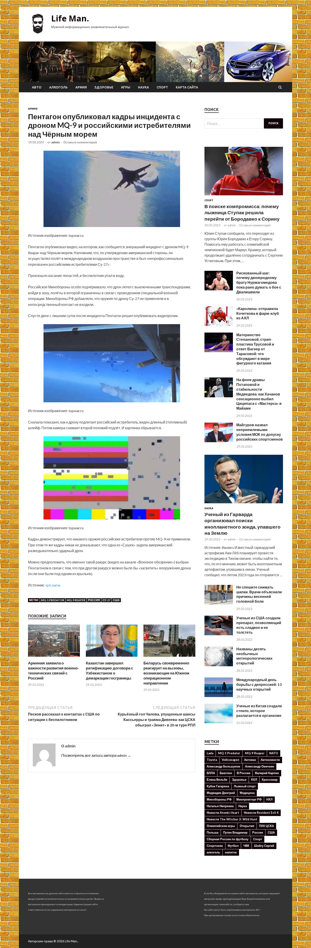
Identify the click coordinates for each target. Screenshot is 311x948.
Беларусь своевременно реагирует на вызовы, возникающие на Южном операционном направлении (166, 673)
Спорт (162, 87)
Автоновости (270, 760)
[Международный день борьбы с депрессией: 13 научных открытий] (218, 695)
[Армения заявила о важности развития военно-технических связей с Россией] (54, 658)
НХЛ (269, 799)
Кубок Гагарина (218, 786)
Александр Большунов (223, 766)
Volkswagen (230, 760)
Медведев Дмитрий (221, 793)
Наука (143, 87)
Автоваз (250, 760)
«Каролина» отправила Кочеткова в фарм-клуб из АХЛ (257, 313)
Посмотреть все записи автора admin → (96, 755)
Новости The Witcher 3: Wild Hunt (232, 819)
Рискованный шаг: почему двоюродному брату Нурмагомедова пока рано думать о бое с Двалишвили (258, 282)
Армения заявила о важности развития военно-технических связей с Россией (53, 670)
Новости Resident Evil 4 (261, 812)
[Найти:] (243, 123)
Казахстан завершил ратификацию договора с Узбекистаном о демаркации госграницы (109, 670)
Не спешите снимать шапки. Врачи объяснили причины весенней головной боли (259, 594)
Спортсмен (215, 845)
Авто (36, 87)
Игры (125, 87)
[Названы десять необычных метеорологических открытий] (218, 665)
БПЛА (211, 773)
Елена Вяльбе (217, 779)
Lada (210, 753)
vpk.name (52, 585)
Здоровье (103, 87)
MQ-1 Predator (52, 600)
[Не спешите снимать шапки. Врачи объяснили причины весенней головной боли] (218, 603)
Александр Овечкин (259, 766)
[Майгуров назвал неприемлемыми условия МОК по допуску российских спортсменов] (218, 441)
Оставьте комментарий (80, 142)
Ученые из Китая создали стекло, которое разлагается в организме (259, 711)
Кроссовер (270, 779)
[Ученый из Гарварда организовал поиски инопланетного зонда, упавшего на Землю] (243, 504)
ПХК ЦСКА (266, 826)
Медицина (247, 793)
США (116, 600)
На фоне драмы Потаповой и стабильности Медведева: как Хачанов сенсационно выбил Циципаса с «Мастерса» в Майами (259, 393)
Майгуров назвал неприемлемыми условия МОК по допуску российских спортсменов (259, 432)
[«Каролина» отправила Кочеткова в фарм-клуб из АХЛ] (218, 324)
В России (243, 773)
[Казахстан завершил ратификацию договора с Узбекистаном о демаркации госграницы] (112, 658)
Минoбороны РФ (219, 799)
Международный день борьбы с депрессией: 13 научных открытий (259, 684)
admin (55, 142)
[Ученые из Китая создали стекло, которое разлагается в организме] (218, 722)
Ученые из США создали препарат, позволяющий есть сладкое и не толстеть (258, 625)
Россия (94, 600)
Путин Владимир (235, 832)
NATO (273, 753)
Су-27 (106, 600)
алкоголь (213, 852)
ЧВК (246, 845)
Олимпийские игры (221, 826)
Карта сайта (187, 87)
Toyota (212, 760)
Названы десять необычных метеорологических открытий (254, 656)
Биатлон (226, 773)
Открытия (247, 826)
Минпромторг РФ (249, 799)
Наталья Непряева (220, 806)
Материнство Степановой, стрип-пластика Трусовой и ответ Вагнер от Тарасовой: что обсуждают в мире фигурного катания (255, 349)
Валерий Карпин (267, 773)
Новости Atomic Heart (223, 812)
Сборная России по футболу (227, 839)
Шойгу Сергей (264, 845)
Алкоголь (58, 87)
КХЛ (254, 779)
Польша (212, 832)
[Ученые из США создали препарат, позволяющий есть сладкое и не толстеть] (218, 634)
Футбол (233, 845)
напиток (231, 852)
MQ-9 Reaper (76, 600)
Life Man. (70, 18)
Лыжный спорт (245, 786)
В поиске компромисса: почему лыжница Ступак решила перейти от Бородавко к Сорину (242, 212)
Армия (81, 87)
